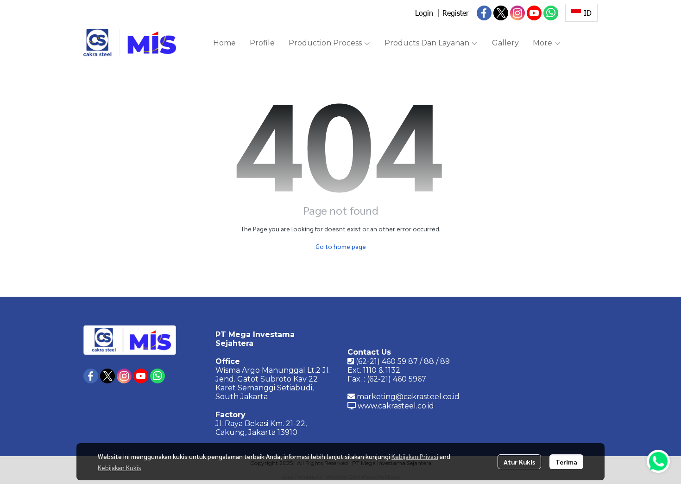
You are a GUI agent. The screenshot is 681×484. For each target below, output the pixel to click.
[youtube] (534, 13)
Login (424, 13)
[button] (581, 13)
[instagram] (517, 13)
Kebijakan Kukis (119, 467)
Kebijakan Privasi (414, 456)
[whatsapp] (550, 13)
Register (455, 13)
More (543, 42)
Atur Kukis (519, 462)
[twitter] (500, 13)
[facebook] (484, 13)
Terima (566, 462)
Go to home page (340, 246)
